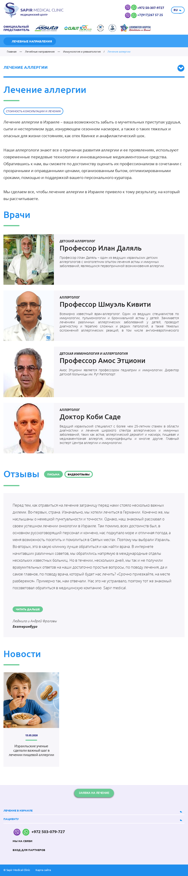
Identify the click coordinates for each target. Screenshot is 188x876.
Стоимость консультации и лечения (33, 111)
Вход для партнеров (29, 849)
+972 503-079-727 (47, 831)
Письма (53, 474)
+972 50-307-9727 (150, 8)
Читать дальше (28, 609)
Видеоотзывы (79, 474)
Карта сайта (43, 869)
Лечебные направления (32, 41)
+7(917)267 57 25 (150, 15)
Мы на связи (22, 841)
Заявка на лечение (94, 793)
